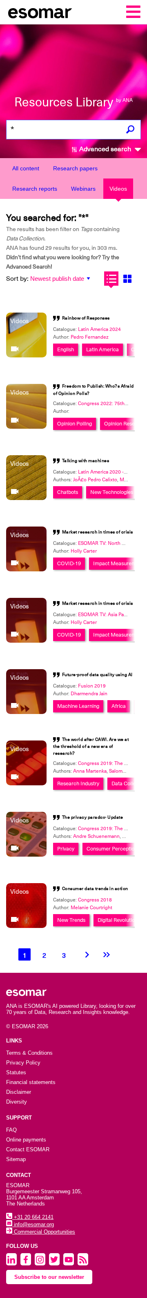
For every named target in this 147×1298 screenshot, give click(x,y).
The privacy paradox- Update (92, 817)
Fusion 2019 (92, 686)
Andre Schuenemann (96, 836)
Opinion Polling (74, 423)
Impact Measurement (118, 563)
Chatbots (67, 492)
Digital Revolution (118, 920)
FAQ (11, 1130)
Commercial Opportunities (43, 1232)
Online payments (26, 1140)
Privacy (65, 848)
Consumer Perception (112, 848)
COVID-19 (69, 563)
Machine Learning (78, 706)
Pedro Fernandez (90, 337)
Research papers (75, 168)
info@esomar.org (33, 1224)
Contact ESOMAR (27, 1149)
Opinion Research (124, 423)
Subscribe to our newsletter (49, 1277)
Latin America (102, 349)
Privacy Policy (23, 1063)
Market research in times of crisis (97, 532)
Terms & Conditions (29, 1053)
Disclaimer (18, 1092)
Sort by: (17, 279)
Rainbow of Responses (86, 318)
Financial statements (31, 1082)
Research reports (34, 188)
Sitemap (16, 1159)
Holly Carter (84, 551)
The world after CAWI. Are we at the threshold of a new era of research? (91, 746)
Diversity (16, 1102)
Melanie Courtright (91, 907)
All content (25, 168)
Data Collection (129, 783)
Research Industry (78, 783)
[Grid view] (127, 278)
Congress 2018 (95, 900)
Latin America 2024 (99, 329)
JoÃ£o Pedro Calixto (95, 479)
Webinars (83, 188)
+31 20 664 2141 (32, 1217)
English (65, 349)
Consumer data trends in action (95, 889)
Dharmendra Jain (89, 693)
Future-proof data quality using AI (97, 675)
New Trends (71, 920)
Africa (118, 706)
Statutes (16, 1072)
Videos (118, 188)
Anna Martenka (90, 771)
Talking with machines (85, 461)
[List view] (111, 278)
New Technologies (111, 492)
